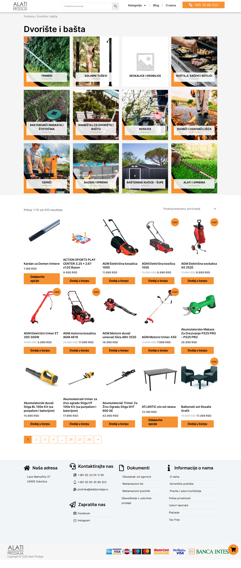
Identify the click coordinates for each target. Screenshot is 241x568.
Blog (156, 5)
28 (89, 439)
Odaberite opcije (37, 278)
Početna (29, 16)
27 (80, 439)
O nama (171, 5)
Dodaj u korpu (79, 280)
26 (71, 439)
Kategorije (135, 5)
